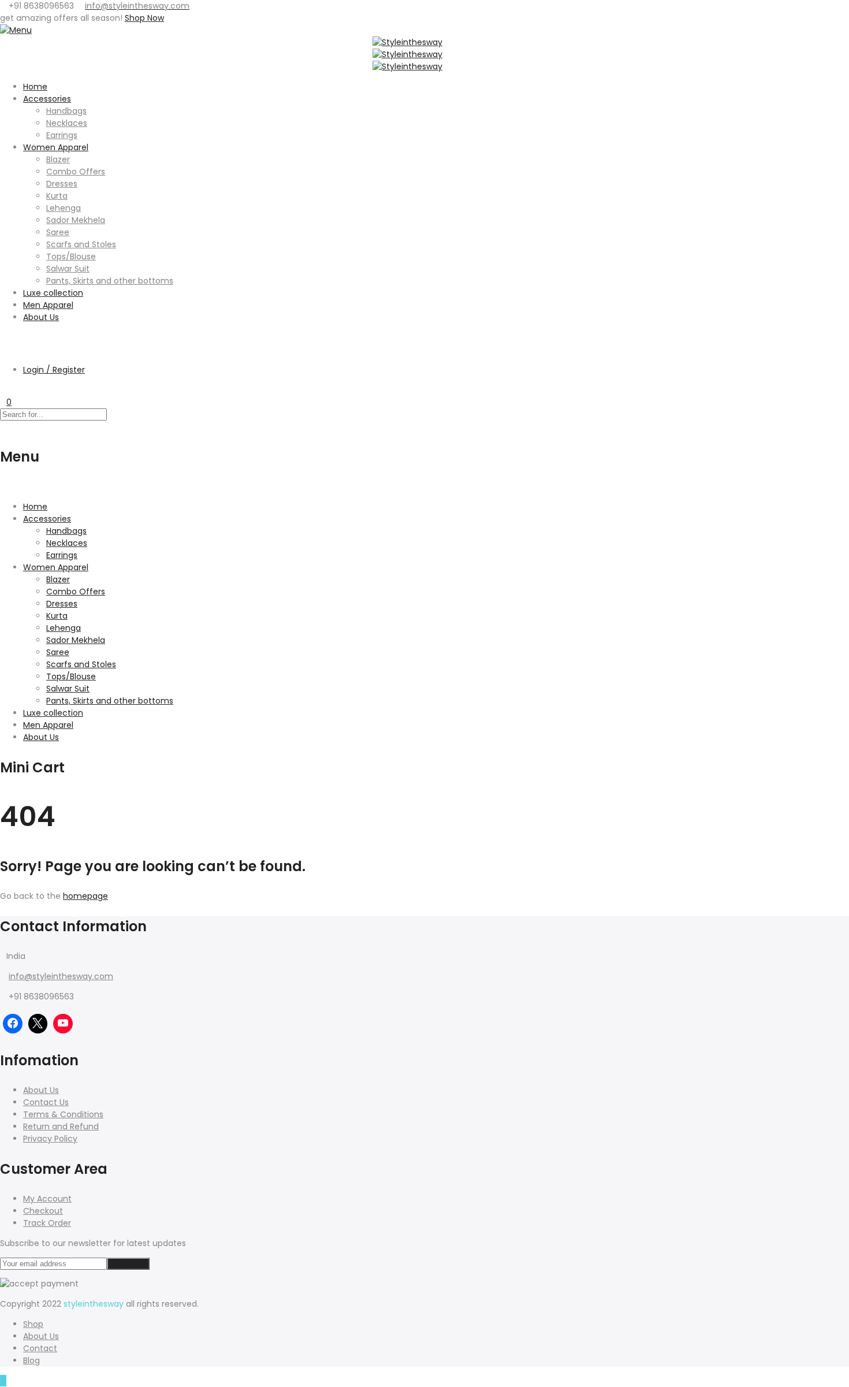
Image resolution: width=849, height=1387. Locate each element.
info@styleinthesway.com (61, 976)
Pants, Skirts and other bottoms (109, 281)
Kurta (57, 196)
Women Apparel (55, 147)
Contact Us (46, 1102)
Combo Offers (75, 171)
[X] (38, 1023)
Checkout (43, 1211)
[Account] (3, 349)
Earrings (61, 135)
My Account (47, 1198)
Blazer (58, 159)
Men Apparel (48, 305)
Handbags (66, 111)
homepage (85, 896)
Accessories (47, 99)
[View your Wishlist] (3, 390)
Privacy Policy (50, 1138)
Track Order (47, 1223)
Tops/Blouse (71, 256)
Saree (57, 232)
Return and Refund (61, 1126)
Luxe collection (53, 293)
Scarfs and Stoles (81, 244)
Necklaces (66, 123)
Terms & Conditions (63, 1114)
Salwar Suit (68, 268)
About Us (41, 317)
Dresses (61, 183)
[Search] (3, 337)
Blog (31, 1360)
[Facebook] (12, 1023)
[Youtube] (63, 1023)
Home (35, 86)
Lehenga (63, 208)
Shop (33, 1324)
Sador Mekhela (75, 220)
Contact (40, 1348)
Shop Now (144, 18)
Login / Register (54, 369)
